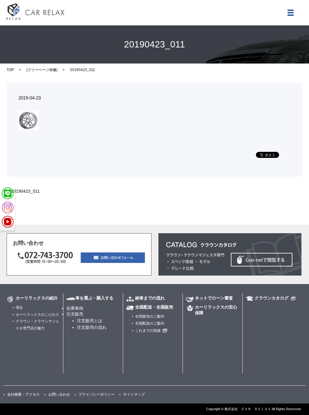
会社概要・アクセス (23, 394)
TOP (10, 70)
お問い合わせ (59, 394)
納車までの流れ (150, 298)
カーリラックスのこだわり (37, 314)
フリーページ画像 (41, 70)
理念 (19, 308)
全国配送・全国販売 (154, 307)
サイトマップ (134, 394)
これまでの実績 (148, 330)
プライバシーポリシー (96, 394)
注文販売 (74, 314)
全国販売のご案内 (149, 316)
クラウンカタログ (271, 298)
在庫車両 (74, 308)
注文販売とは (89, 320)
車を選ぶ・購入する (94, 298)
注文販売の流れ (92, 327)
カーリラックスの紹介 (37, 298)
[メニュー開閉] (291, 13)
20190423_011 (25, 191)
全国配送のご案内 (149, 323)
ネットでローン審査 (214, 298)
